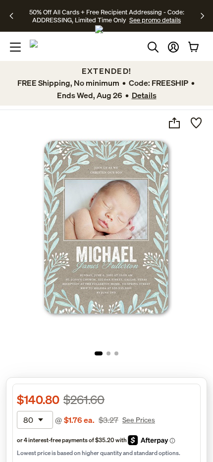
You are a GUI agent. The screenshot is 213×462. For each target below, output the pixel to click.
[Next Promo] (202, 16)
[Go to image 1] (99, 353)
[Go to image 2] (108, 353)
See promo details (155, 19)
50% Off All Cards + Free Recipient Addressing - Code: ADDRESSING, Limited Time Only (106, 15)
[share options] (174, 123)
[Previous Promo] (14, 16)
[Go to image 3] (116, 353)
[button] (173, 47)
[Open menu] (15, 47)
